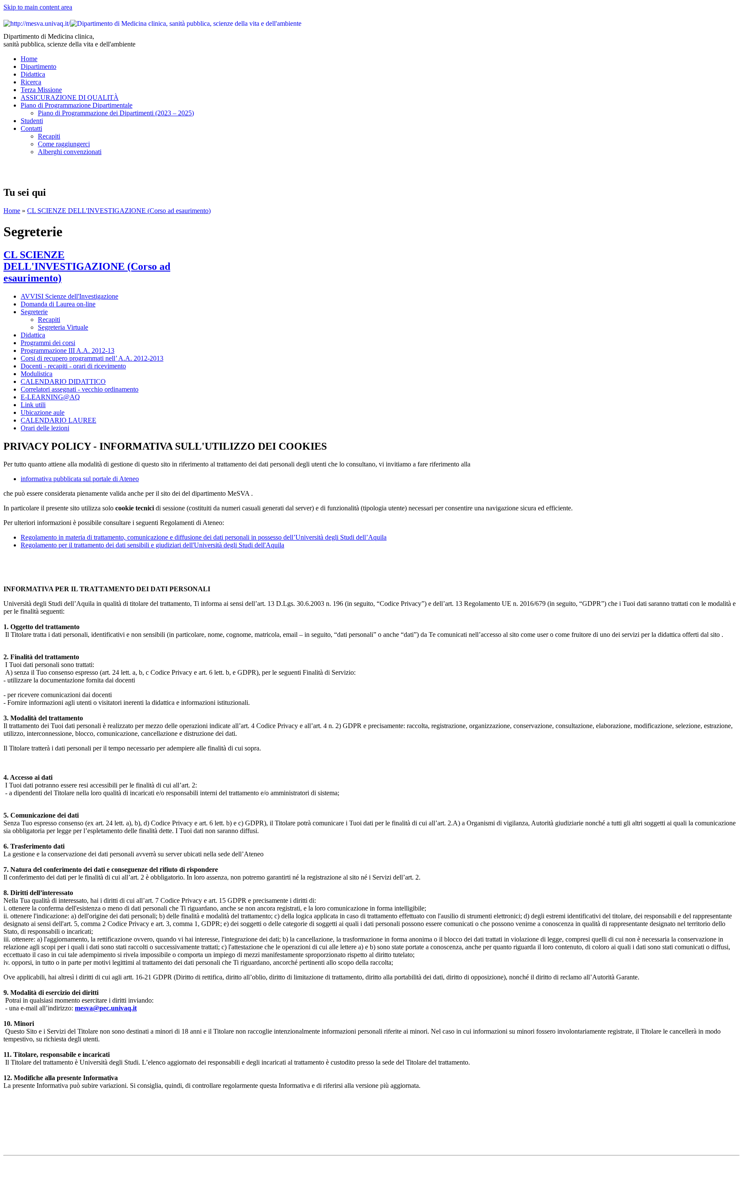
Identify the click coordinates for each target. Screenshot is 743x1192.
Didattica (33, 74)
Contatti (31, 128)
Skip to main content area (37, 7)
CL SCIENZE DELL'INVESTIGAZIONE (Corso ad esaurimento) (119, 210)
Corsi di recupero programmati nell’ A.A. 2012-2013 (92, 358)
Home (29, 58)
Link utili (33, 404)
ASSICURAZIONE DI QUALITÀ (70, 97)
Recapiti (49, 136)
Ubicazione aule (42, 412)
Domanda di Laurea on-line (58, 304)
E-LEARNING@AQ (50, 397)
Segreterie (34, 311)
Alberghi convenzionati (69, 151)
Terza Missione (41, 89)
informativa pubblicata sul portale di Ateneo (80, 478)
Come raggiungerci (64, 144)
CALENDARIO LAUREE (58, 420)
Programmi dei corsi (48, 342)
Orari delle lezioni (45, 428)
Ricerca (31, 82)
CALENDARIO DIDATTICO (63, 381)
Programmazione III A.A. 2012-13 (67, 350)
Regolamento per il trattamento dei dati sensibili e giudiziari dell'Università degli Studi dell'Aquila (152, 545)
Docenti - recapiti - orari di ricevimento (73, 366)
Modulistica (36, 373)
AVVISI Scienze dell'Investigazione (69, 296)
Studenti (32, 120)
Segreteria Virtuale (63, 327)
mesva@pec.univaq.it (106, 1008)
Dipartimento (38, 66)
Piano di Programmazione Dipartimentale (76, 105)
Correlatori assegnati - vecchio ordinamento (79, 389)
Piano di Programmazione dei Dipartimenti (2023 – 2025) (116, 113)
